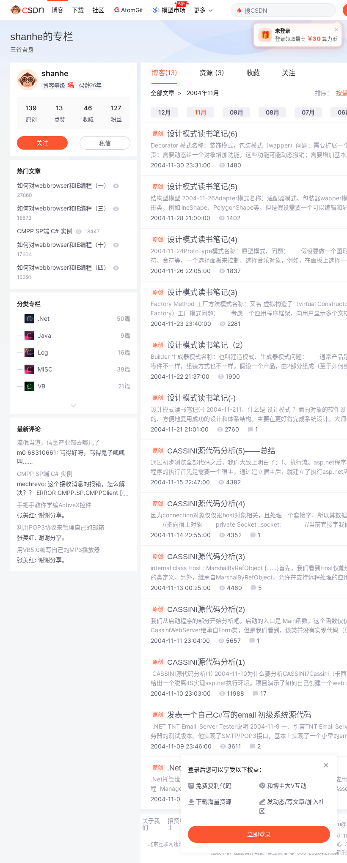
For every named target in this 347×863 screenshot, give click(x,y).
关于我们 (151, 824)
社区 (98, 10)
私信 (105, 143)
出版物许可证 (249, 852)
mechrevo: (32, 483)
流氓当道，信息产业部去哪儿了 (58, 442)
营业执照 (277, 852)
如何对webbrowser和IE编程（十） (64, 249)
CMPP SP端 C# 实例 (58, 231)
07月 (308, 112)
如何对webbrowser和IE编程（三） (64, 213)
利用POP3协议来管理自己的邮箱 (60, 527)
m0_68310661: (38, 452)
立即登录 (259, 834)
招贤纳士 (176, 824)
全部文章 (162, 92)
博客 (57, 10)
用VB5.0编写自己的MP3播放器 (58, 549)
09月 (236, 112)
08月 (272, 112)
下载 (78, 10)
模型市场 (173, 10)
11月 (201, 112)
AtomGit (132, 10)
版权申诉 (221, 852)
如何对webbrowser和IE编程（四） (64, 272)
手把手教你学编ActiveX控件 (54, 504)
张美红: (27, 515)
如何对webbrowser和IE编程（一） (64, 190)
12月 (164, 112)
